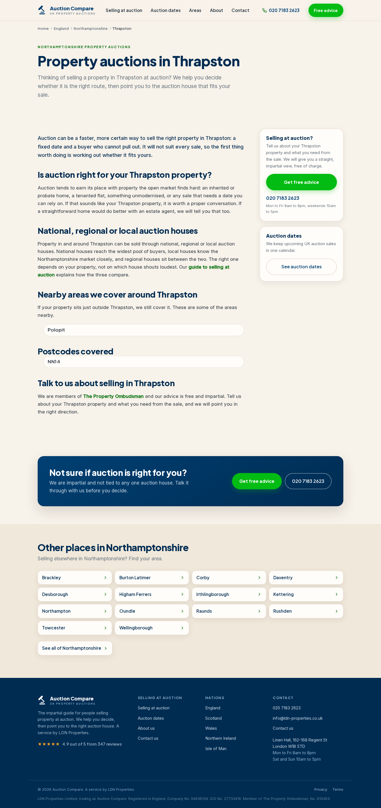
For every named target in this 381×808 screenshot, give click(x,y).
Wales (211, 728)
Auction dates (166, 10)
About (216, 10)
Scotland (213, 718)
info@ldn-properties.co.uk (298, 718)
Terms (337, 789)
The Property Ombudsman (113, 396)
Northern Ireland (220, 738)
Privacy (320, 789)
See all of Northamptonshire (71, 648)
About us (146, 728)
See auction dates (301, 266)
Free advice (326, 10)
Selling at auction (124, 10)
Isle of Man (215, 748)
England (61, 28)
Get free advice (301, 182)
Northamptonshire (91, 28)
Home (43, 28)
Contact (240, 10)
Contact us (148, 738)
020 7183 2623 (284, 10)
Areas (195, 10)
